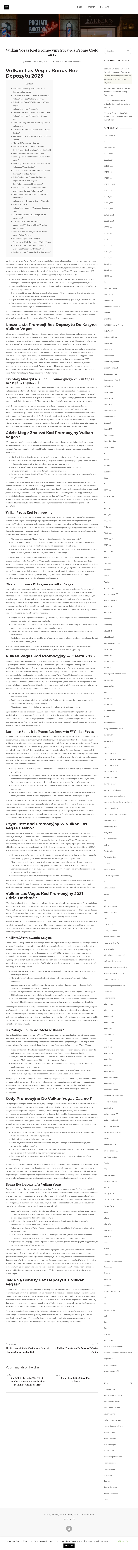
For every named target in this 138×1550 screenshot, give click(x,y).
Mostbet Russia (110, 1102)
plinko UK (108, 1230)
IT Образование (110, 930)
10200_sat (108, 190)
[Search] (128, 51)
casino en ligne (110, 753)
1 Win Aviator (109, 147)
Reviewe (107, 1279)
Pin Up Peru (109, 1206)
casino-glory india (111, 808)
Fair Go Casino (110, 857)
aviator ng (108, 625)
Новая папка (109, 1450)
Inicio (79, 7)
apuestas (108, 569)
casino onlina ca (110, 771)
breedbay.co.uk (110, 722)
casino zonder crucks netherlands (118, 802)
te (105, 1377)
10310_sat (108, 202)
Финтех (107, 1481)
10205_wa (108, 196)
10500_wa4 (108, 227)
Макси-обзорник (110, 1444)
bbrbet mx (108, 667)
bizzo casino (109, 686)
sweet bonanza (110, 1365)
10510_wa (108, 233)
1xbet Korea (109, 398)
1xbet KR (108, 404)
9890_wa (107, 545)
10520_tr (107, 239)
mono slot (108, 1028)
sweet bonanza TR (112, 1371)
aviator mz (108, 618)
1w (105, 282)
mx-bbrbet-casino (111, 1126)
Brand (106, 716)
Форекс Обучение (111, 1493)
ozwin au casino (110, 1157)
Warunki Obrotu (20, 204)
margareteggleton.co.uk (114, 973)
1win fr (107, 312)
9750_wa (107, 521)
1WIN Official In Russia (113, 325)
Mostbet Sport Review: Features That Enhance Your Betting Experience (117, 91)
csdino (106, 845)
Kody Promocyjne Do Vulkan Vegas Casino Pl (32, 150)
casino (9, 1375)
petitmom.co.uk (110, 1181)
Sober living (108, 1340)
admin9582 (30, 61)
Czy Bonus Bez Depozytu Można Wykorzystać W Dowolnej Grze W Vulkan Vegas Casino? (30, 224)
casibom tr (108, 735)
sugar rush (108, 1359)
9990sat (107, 557)
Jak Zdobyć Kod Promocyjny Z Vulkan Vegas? (32, 252)
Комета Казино (110, 1438)
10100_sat (108, 166)
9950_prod (108, 551)
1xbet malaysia (110, 410)
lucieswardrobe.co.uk (113, 961)
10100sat (108, 172)
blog (105, 692)
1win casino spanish (112, 306)
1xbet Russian (110, 441)
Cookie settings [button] (122, 1541)
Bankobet (108, 649)
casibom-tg (108, 741)
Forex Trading (109, 869)
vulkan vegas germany (113, 1420)
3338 (106, 478)
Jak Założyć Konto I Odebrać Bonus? (28, 146)
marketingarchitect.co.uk (114, 985)
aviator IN (108, 606)
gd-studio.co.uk (110, 906)
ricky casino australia (112, 1291)
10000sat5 (108, 153)
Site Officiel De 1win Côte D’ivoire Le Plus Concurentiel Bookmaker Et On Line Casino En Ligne (28, 1381)
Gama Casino (109, 888)
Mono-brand (109, 1034)
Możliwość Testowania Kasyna (26, 143)
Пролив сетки (109, 1469)
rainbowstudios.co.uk (113, 1261)
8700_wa (107, 490)
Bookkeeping (109, 710)
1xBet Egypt (109, 386)
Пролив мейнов (110, 1463)
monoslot (108, 1059)
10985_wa (108, 270)
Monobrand (108, 1041)
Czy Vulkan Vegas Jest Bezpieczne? (28, 184)
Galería (91, 7)
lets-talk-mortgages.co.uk (114, 955)
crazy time (108, 832)
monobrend (108, 1047)
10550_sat (108, 245)
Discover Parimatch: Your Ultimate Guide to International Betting (117, 103)
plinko (106, 1218)
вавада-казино (109, 1432)
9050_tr (107, 502)
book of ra (108, 698)
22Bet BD (108, 465)
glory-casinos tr (110, 912)
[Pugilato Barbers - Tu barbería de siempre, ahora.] (6, 7)
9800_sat (108, 533)
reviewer (107, 1285)
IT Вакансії (108, 924)
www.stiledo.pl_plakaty (113, 1426)
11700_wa (108, 276)
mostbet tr (108, 1108)
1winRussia (108, 343)
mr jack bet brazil (111, 1120)
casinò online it (110, 784)
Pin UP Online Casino (113, 1199)
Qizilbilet (107, 1255)
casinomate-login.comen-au (115, 814)
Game (106, 894)
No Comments (74, 61)
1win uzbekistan (110, 337)
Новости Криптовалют (113, 1456)
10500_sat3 (109, 221)
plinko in (107, 1224)
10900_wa (108, 264)
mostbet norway (111, 1089)
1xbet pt (107, 423)
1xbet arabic (109, 355)
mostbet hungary (111, 1077)
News (106, 1138)
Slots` (106, 1328)
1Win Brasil (108, 294)
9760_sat (108, 527)
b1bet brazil (109, 637)
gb (105, 900)
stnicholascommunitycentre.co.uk (118, 1352)
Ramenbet (108, 1267)
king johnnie (109, 949)
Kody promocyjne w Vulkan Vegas (43, 373)
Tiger (106, 1383)
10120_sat (108, 178)
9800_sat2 (108, 539)
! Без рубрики (109, 135)
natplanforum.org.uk (112, 1132)
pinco (106, 1212)
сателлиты (108, 1475)
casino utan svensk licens (114, 796)
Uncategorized (110, 1389)
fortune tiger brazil (111, 875)
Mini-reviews (109, 1010)
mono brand (109, 1022)
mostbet (107, 1065)
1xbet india (108, 392)
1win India (108, 319)
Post (106, 1242)
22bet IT (107, 472)
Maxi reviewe (109, 998)
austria (107, 576)
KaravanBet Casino (112, 936)
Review (107, 1273)
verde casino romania (112, 1408)
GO (105, 918)
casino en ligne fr (111, 765)
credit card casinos (112, 839)
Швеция (107, 1499)
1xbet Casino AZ (111, 368)
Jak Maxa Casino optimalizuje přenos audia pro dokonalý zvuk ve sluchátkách (118, 116)
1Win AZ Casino (110, 288)
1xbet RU (108, 429)
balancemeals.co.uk (112, 643)
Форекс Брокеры (110, 1487)
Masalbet (108, 992)
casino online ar (110, 777)
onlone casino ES (111, 1151)
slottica (107, 1334)
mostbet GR (109, 1071)
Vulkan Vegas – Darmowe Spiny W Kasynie (31, 201)
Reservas (104, 7)
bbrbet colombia (110, 661)
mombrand (108, 1016)
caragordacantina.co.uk (113, 728)
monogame (108, 1053)
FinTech (107, 863)
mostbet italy (109, 1083)
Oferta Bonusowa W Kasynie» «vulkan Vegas (32, 112)
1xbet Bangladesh (111, 361)
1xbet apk (108, 349)
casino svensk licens (112, 790)
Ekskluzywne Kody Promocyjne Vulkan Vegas (32, 242)
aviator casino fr (110, 600)
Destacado (108, 851)
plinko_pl (107, 1236)
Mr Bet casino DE (111, 1114)
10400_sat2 (109, 215)
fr (104, 881)
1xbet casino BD (111, 374)
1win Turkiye (109, 331)
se (105, 1304)
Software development (113, 1346)
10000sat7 (108, 160)
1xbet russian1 (110, 447)
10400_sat (108, 209)
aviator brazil (109, 588)
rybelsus (107, 1297)
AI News (107, 563)
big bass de (108, 680)
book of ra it (109, 704)
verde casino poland (112, 1401)
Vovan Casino (109, 1414)
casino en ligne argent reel (115, 759)
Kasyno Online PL (111, 943)
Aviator (107, 582)
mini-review (108, 1004)
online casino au (110, 1144)
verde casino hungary (113, 1395)
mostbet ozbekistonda (113, 1095)
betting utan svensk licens (115, 673)
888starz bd (109, 496)
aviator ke (108, 612)
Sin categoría (109, 1310)
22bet (106, 459)
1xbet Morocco (110, 416)
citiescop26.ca (110, 820)
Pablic (106, 1163)
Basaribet (108, 655)
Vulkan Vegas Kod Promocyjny (26, 109)
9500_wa (107, 508)
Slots (106, 1322)
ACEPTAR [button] (69, 1545)
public (106, 1248)
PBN (106, 1169)
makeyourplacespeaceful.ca (115, 967)
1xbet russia (109, 435)
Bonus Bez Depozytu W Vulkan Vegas (29, 153)
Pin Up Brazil (109, 1193)
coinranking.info (110, 826)
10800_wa (108, 258)
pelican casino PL (111, 1175)
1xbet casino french (112, 380)
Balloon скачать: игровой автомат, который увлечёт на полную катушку (117, 79)
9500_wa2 (108, 514)
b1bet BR (108, 631)
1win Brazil (108, 300)
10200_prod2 (109, 184)
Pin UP (106, 1187)
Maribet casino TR (111, 979)
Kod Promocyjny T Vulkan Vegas (26, 238)
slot (105, 1316)
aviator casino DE (111, 594)
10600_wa (108, 251)
